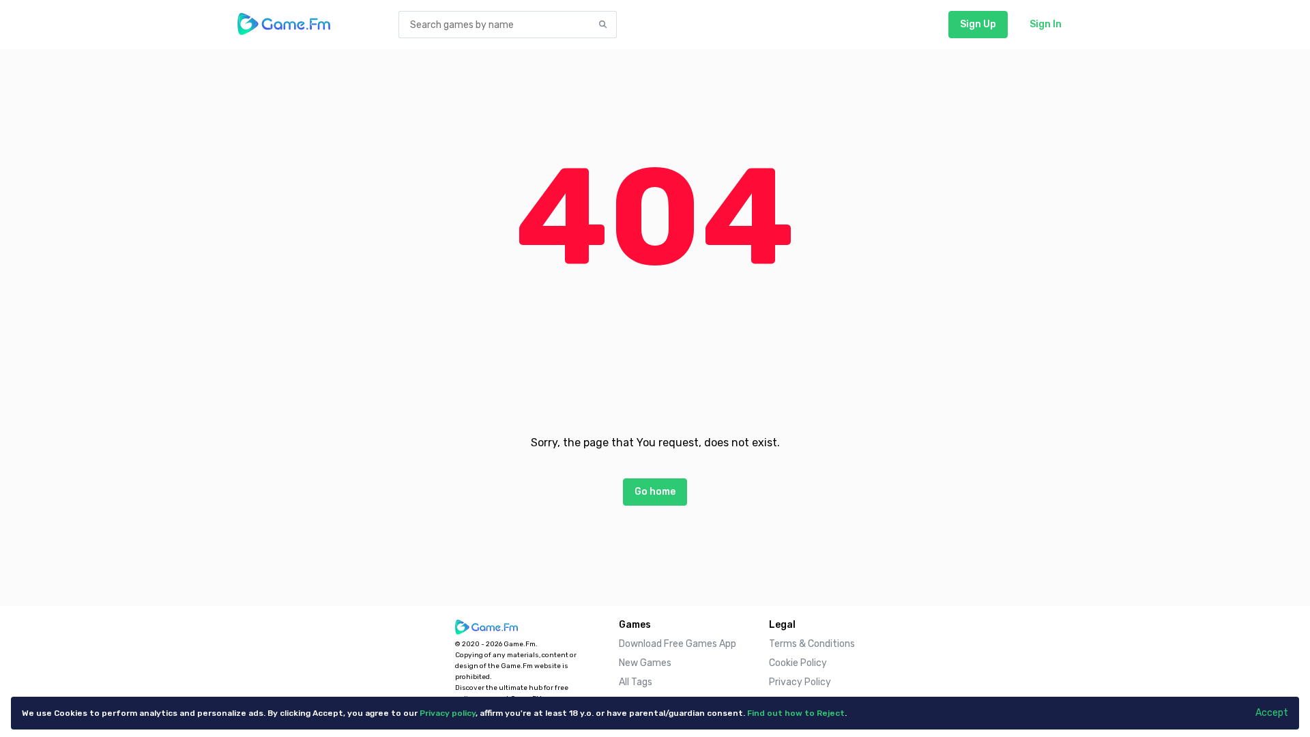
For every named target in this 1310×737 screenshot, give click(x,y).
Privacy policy (448, 713)
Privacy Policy (800, 682)
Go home (655, 491)
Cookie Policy (798, 663)
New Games (645, 663)
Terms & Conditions (812, 644)
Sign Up (978, 24)
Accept (1271, 713)
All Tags (635, 682)
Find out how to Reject (796, 713)
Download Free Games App (677, 644)
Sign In (1046, 24)
